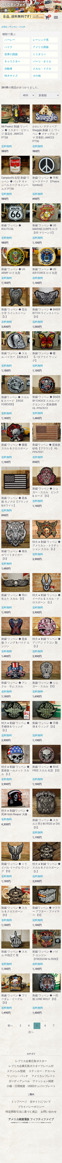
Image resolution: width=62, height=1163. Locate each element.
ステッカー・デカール (42, 1071)
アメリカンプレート (43, 1076)
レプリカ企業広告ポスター (31, 1061)
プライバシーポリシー (31, 1106)
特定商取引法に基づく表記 (21, 1111)
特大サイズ (11, 75)
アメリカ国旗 (41, 47)
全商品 (4, 27)
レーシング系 (41, 40)
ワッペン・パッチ (17, 27)
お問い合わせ (49, 1111)
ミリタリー (39, 54)
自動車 (8, 68)
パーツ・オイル (42, 61)
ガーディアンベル (19, 1081)
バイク (8, 47)
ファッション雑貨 (43, 1081)
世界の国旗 (11, 54)
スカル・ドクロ (42, 68)
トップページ (19, 1101)
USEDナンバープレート (42, 1086)
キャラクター (12, 61)
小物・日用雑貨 (16, 1086)
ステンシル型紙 (16, 1071)
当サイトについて (40, 1101)
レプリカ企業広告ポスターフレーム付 (31, 1066)
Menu (56, 15)
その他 (37, 75)
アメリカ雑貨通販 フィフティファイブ (31, 1119)
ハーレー (9, 40)
